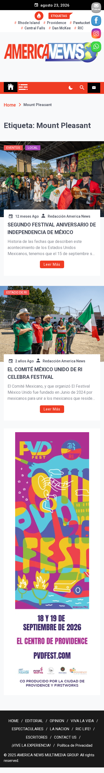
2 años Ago (24, 361)
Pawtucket (81, 23)
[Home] (10, 87)
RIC (80, 28)
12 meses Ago (27, 216)
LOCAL (33, 148)
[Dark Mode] (70, 88)
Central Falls (34, 28)
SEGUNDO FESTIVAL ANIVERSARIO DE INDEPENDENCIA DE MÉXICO (52, 228)
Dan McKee (61, 28)
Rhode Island (29, 23)
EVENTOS (13, 148)
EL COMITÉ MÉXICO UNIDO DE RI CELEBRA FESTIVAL (45, 373)
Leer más (52, 264)
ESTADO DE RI (16, 292)
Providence (56, 23)
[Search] (82, 88)
